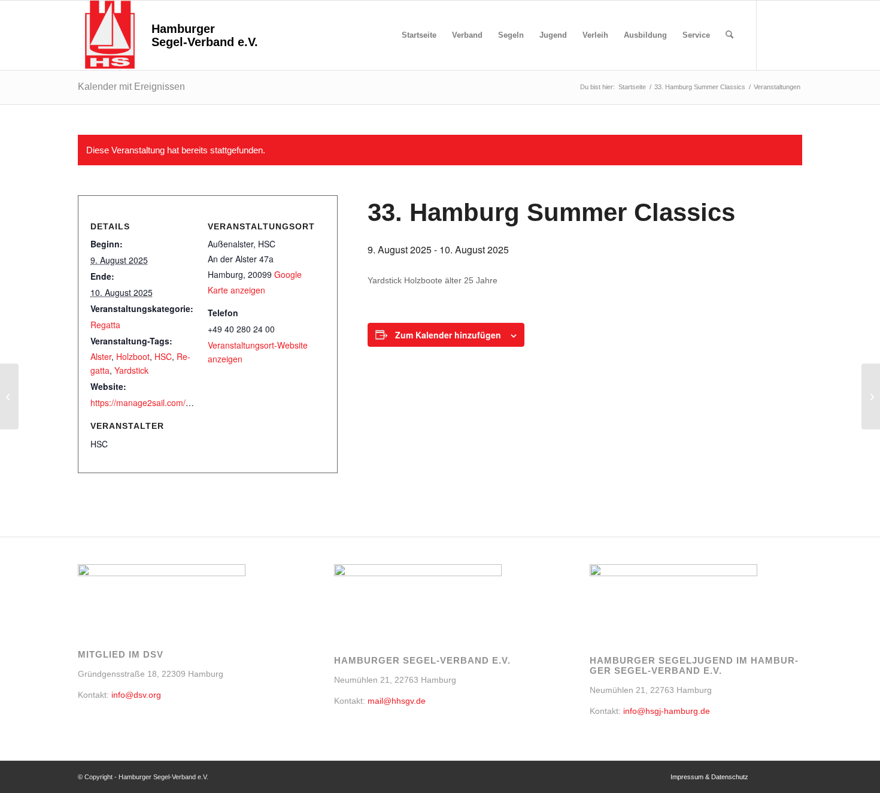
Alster (100, 356)
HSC (163, 356)
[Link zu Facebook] (775, 35)
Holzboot (133, 356)
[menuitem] (419, 35)
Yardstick (131, 370)
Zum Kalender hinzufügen (448, 335)
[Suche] (729, 35)
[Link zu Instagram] (793, 35)
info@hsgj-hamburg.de (666, 711)
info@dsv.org (136, 695)
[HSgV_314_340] (110, 35)
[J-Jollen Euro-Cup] (9, 396)
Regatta (105, 325)
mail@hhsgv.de (397, 701)
